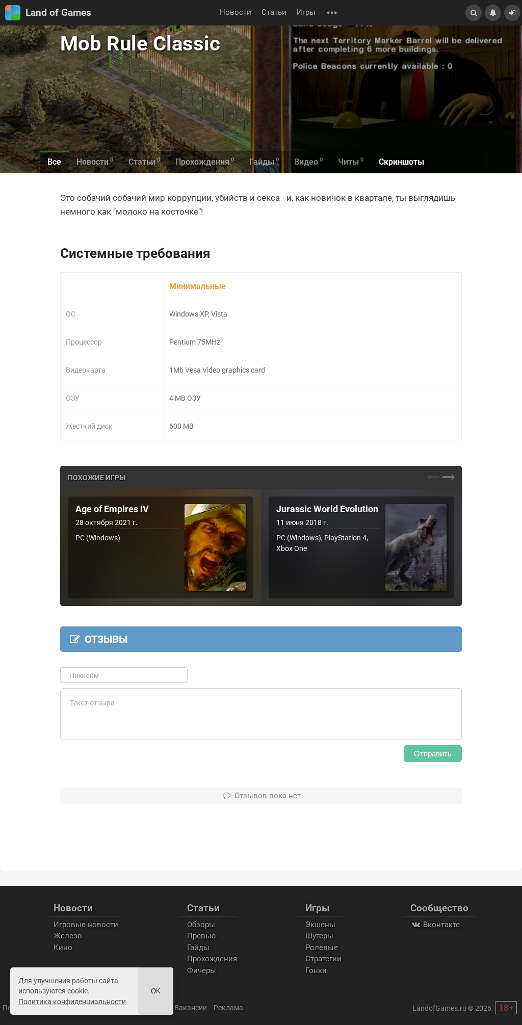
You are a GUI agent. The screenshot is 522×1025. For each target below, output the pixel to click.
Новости (235, 12)
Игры (306, 12)
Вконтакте (440, 924)
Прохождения (212, 958)
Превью (201, 935)
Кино (63, 947)
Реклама (228, 1008)
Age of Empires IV (112, 509)
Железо (68, 935)
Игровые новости (86, 924)
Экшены (320, 924)
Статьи (274, 12)
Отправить (433, 753)
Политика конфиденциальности (72, 1001)
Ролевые (321, 947)
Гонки (316, 970)
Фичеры (201, 970)
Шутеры (319, 935)
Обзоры (201, 924)
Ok (156, 991)
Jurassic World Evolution (327, 509)
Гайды (198, 947)
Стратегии (323, 958)
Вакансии (190, 1008)
